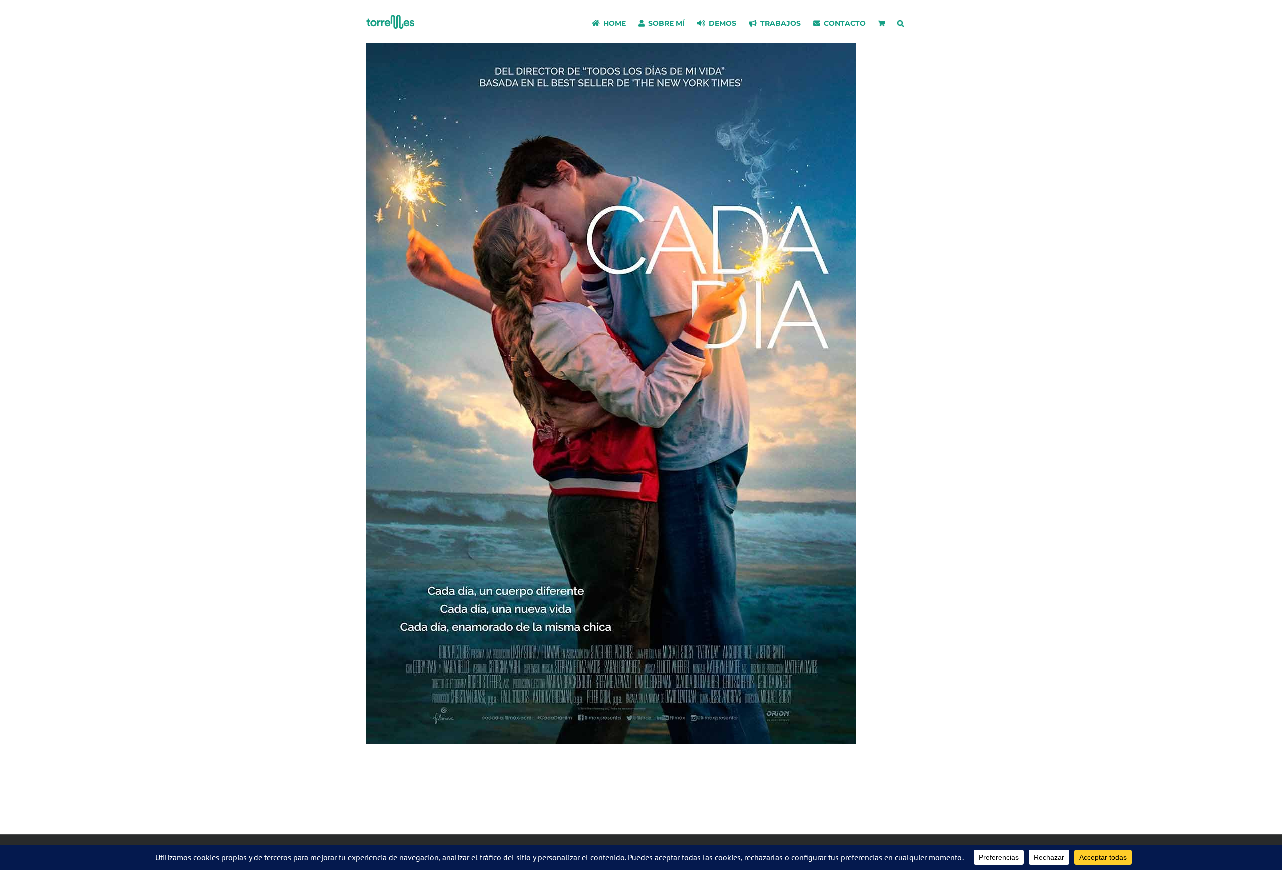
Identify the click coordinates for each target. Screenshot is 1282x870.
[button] (900, 21)
